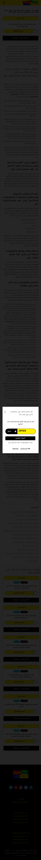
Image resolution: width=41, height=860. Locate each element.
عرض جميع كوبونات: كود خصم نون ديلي (20, 443)
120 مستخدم (25, 449)
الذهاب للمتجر (20, 438)
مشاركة (15, 449)
